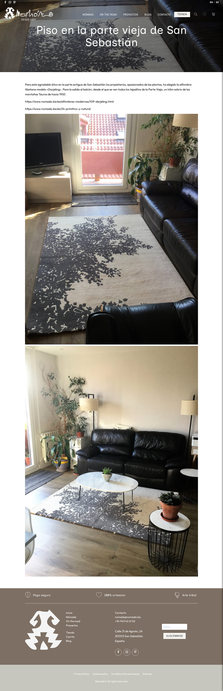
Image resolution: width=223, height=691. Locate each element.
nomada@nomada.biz (128, 617)
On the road (73, 621)
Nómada (71, 617)
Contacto (120, 613)
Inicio (69, 613)
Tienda (70, 632)
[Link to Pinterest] (14, 2)
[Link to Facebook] (5, 2)
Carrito (70, 636)
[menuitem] (211, 2)
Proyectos (72, 625)
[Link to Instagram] (10, 2)
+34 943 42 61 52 (125, 621)
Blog (68, 641)
